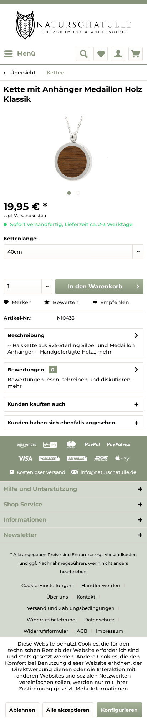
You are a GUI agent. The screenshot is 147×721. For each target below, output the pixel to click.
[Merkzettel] (100, 54)
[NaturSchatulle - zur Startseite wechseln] (73, 25)
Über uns (57, 597)
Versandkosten (121, 554)
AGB (82, 631)
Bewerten (65, 302)
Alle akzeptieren (68, 710)
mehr (104, 352)
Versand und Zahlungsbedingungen (71, 608)
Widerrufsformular (46, 631)
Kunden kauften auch (36, 404)
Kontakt (86, 597)
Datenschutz (99, 619)
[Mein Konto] (118, 54)
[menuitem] (19, 54)
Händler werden (100, 585)
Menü (26, 53)
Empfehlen (114, 302)
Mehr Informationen (102, 688)
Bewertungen (25, 369)
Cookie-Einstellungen (47, 585)
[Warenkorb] (135, 54)
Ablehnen (22, 710)
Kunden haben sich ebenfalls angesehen (61, 422)
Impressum (109, 631)
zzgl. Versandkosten (25, 215)
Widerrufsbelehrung (51, 619)
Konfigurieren (119, 710)
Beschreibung (26, 335)
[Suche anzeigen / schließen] (83, 54)
